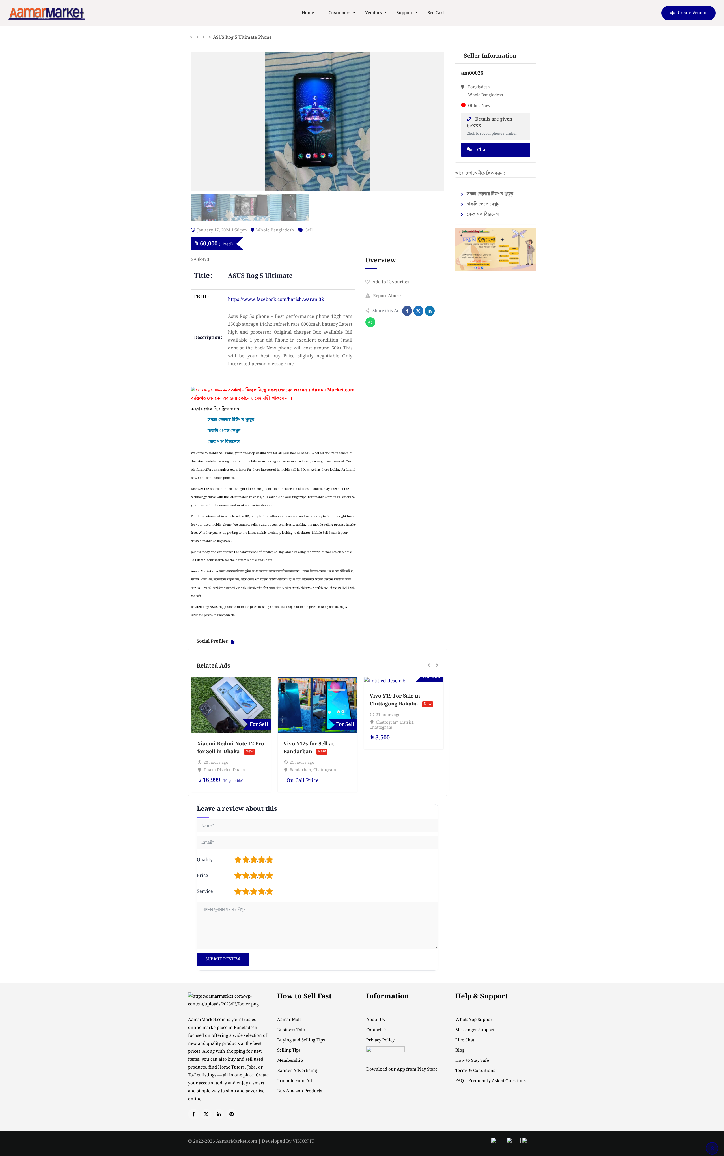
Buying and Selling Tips (301, 1040)
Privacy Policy (380, 1040)
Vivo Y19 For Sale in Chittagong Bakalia (395, 700)
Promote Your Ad (294, 1081)
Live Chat (464, 1040)
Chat (481, 149)
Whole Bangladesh (275, 230)
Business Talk (291, 1030)
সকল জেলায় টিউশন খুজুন (490, 194)
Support (405, 13)
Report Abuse (387, 296)
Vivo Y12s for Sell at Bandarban (308, 748)
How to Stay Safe (472, 1060)
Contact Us (376, 1030)
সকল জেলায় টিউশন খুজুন (231, 419)
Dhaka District (217, 770)
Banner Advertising (297, 1070)
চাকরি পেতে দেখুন (224, 430)
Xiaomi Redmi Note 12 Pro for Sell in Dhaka (230, 748)
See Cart (436, 13)
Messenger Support (474, 1030)
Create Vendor (692, 13)
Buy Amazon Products (299, 1091)
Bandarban (300, 770)
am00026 (472, 73)
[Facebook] (232, 642)
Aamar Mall (289, 1019)
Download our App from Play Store (402, 1069)
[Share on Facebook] (407, 311)
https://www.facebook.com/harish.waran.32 (276, 299)
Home (308, 13)
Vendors (373, 13)
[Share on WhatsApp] (370, 322)
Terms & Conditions (475, 1070)
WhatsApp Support (474, 1019)
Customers (339, 13)
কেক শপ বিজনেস (224, 441)
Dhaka (239, 770)
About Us (375, 1019)
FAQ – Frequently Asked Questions (490, 1081)
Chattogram (324, 770)
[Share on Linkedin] (430, 311)
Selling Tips (289, 1050)
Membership (290, 1060)
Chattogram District (394, 722)
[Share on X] (418, 311)
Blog (459, 1050)
